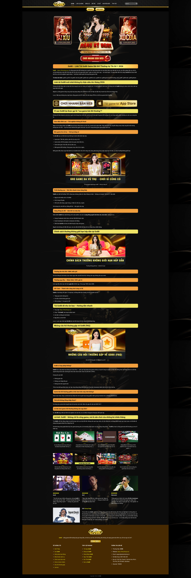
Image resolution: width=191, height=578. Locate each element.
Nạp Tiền (88, 557)
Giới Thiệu (57, 549)
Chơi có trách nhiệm (60, 562)
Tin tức (114, 3)
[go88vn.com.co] (61, 3)
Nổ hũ (93, 3)
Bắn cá (87, 3)
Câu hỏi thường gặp (60, 564)
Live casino (79, 3)
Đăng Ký (87, 551)
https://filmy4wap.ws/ (63, 70)
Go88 (72, 3)
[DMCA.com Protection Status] (96, 541)
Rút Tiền (87, 559)
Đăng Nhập (88, 554)
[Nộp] (136, 3)
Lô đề (99, 3)
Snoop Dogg (88, 508)
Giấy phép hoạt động (60, 554)
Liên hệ (56, 567)
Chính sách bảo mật (60, 559)
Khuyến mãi (106, 3)
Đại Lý (87, 562)
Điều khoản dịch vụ (60, 557)
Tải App (87, 549)
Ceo (57, 551)
